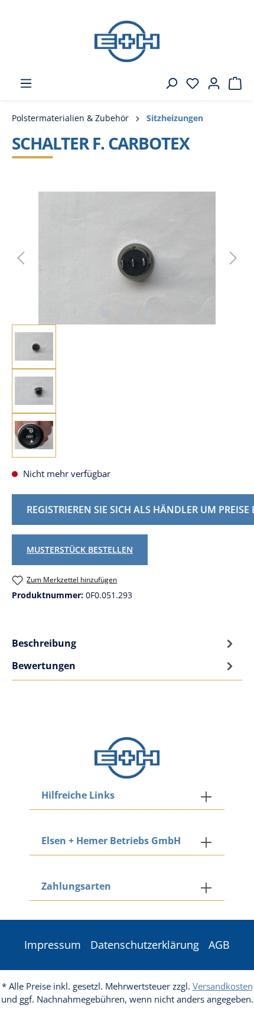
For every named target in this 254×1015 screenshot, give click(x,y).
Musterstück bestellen (80, 549)
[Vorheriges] (21, 258)
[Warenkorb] (231, 83)
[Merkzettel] (189, 83)
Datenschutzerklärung (144, 945)
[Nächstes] (233, 258)
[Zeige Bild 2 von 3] (127, 314)
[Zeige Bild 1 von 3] (105, 314)
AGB (219, 945)
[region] (127, 325)
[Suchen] (167, 83)
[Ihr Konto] (210, 83)
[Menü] (22, 83)
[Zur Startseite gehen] (127, 41)
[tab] (124, 643)
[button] (127, 887)
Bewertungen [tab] (44, 665)
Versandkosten (223, 986)
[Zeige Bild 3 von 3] (148, 314)
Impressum (52, 945)
